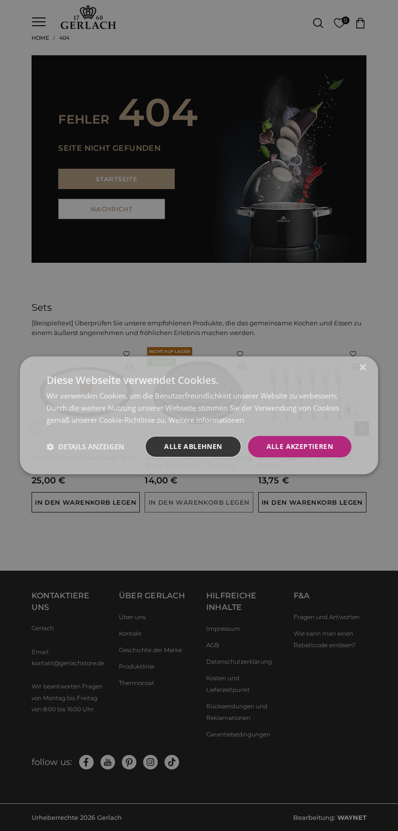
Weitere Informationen (206, 420)
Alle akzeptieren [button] (299, 446)
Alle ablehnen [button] (193, 446)
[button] (85, 446)
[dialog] (199, 415)
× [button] (362, 367)
